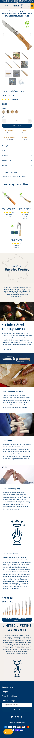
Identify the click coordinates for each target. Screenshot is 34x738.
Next (22, 11)
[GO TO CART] (32, 6)
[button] (17, 145)
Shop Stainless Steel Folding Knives (17, 619)
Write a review (21, 176)
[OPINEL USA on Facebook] (15, 717)
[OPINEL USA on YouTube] (18, 717)
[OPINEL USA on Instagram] (21, 717)
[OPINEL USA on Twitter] (12, 717)
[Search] (28, 6)
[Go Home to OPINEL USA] (17, 6)
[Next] (30, 34)
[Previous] (3, 34)
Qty (3, 117)
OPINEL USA (18, 722)
